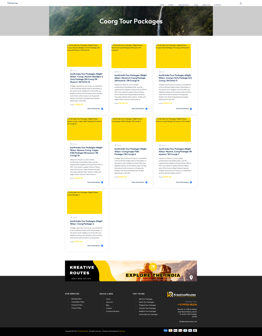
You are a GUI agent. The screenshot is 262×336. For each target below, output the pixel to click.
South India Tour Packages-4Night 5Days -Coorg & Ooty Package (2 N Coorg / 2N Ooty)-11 (175, 78)
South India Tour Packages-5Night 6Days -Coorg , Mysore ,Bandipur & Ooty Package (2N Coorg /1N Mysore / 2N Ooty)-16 (86, 78)
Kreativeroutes (83, 331)
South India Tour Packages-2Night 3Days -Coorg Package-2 (86, 222)
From (72, 104)
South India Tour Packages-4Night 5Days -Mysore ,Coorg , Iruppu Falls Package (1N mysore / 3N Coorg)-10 (86, 151)
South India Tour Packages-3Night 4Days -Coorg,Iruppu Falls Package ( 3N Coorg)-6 (131, 151)
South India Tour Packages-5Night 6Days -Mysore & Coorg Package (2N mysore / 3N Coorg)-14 (131, 78)
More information (94, 109)
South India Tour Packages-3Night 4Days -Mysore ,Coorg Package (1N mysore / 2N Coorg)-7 (175, 151)
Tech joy (122, 331)
